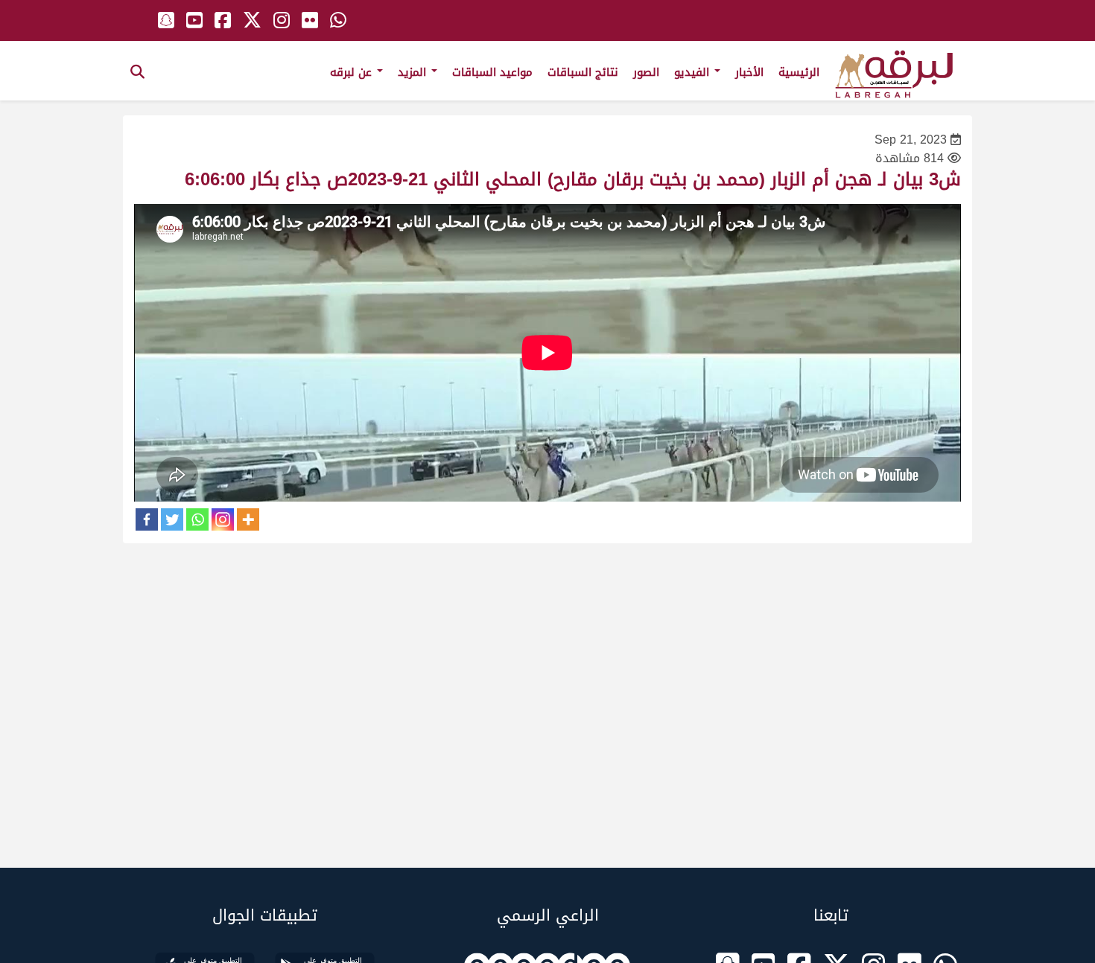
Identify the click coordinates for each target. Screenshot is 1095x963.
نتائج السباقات (583, 72)
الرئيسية (798, 72)
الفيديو (693, 72)
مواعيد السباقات (492, 72)
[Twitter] (172, 519)
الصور (646, 72)
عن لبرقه (352, 72)
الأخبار (749, 72)
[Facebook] (147, 519)
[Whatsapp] (197, 519)
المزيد (414, 72)
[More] (248, 519)
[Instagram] (223, 519)
